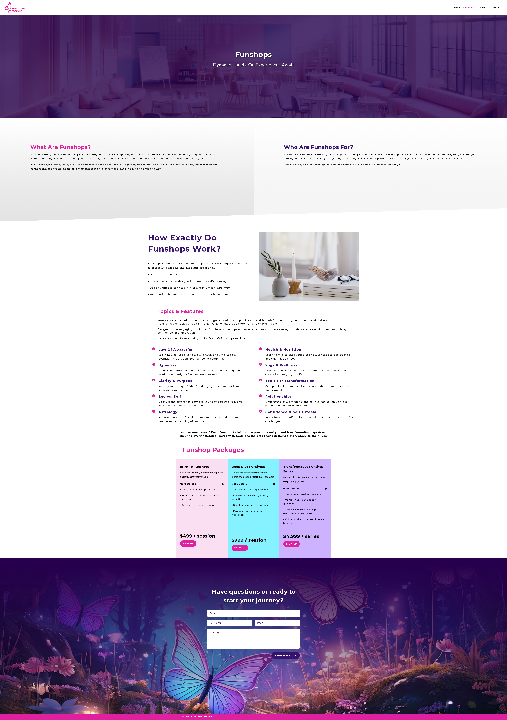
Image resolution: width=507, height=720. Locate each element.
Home (456, 8)
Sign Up (188, 543)
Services (468, 8)
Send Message (285, 655)
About (484, 8)
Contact (497, 8)
